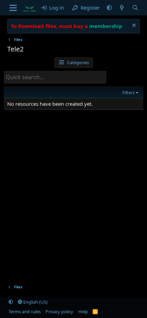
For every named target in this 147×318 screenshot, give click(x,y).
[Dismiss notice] (133, 26)
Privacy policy (59, 311)
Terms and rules (25, 311)
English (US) (35, 302)
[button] (109, 7)
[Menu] (13, 8)
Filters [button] (128, 92)
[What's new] (122, 7)
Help (83, 311)
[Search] (135, 7)
